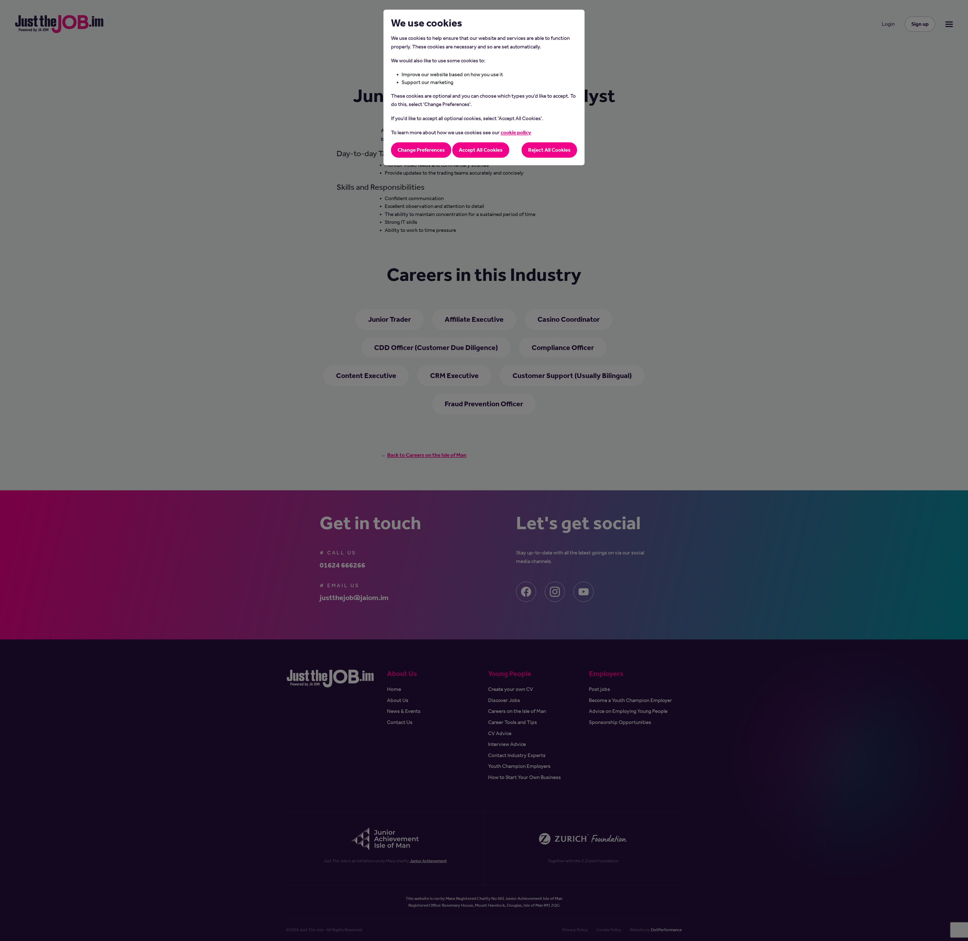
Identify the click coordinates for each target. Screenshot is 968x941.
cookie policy (516, 132)
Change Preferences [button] (421, 150)
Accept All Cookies (480, 150)
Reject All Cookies (549, 150)
